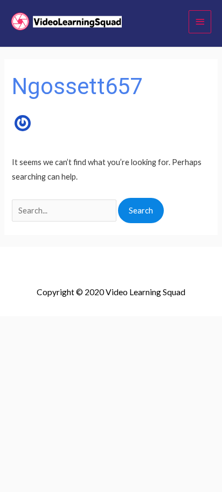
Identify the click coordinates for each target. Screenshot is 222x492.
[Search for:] (65, 210)
